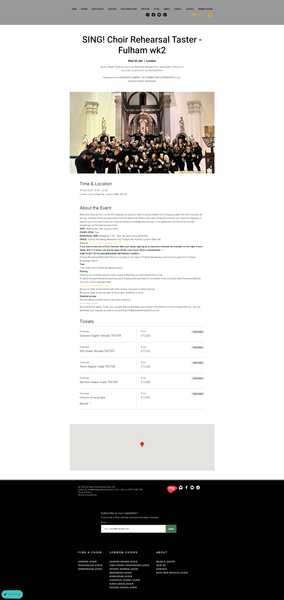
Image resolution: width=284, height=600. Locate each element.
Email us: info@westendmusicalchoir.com (98, 489)
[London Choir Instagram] (181, 487)
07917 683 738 (135, 489)
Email (104, 522)
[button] (84, 9)
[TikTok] (198, 487)
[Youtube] (192, 487)
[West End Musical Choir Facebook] (186, 487)
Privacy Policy (85, 492)
